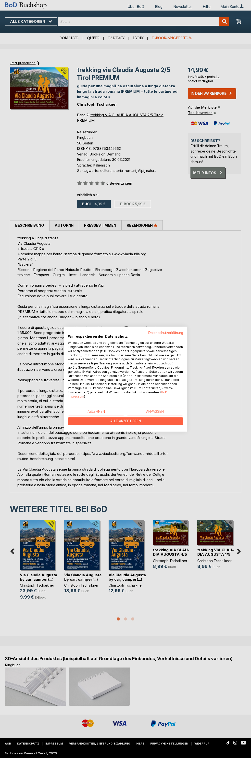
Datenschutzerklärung (165, 332)
